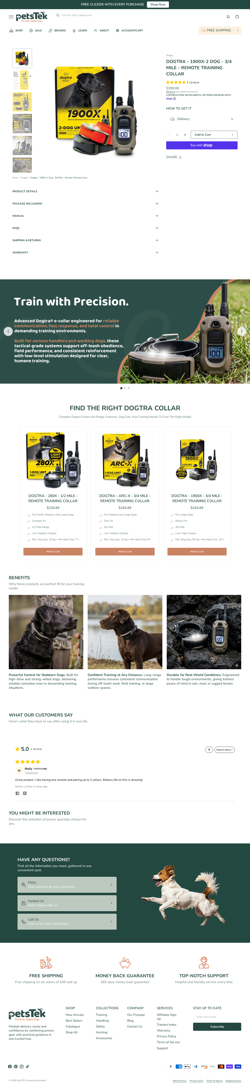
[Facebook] (179, 166)
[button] (237, 17)
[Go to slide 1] (121, 388)
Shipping (170, 91)
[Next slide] (241, 331)
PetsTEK (21, 1080)
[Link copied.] (193, 166)
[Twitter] (172, 166)
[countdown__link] (220, 30)
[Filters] (209, 750)
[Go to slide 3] (129, 388)
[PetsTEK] (31, 16)
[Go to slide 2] (125, 388)
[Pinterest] (186, 166)
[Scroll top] (246, 1083)
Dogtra (24, 177)
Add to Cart (53, 551)
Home (15, 177)
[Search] (56, 15)
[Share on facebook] (17, 794)
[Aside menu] (12, 16)
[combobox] (89, 15)
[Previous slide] (8, 331)
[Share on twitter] (25, 794)
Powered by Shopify (36, 1080)
